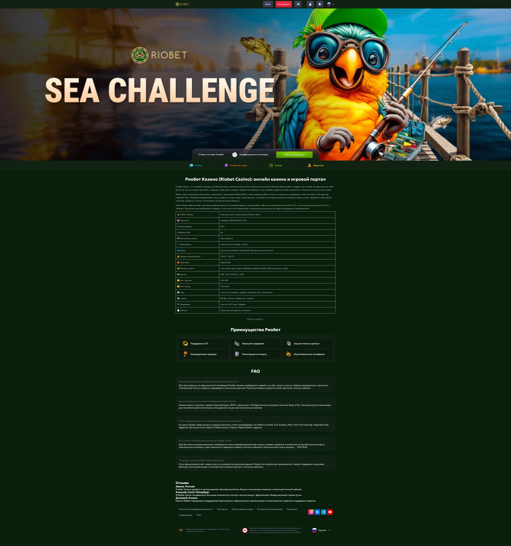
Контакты (222, 509)
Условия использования (269, 509)
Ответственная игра (242, 509)
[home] (182, 4)
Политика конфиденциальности (196, 509)
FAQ (198, 515)
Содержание (185, 515)
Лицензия (292, 509)
